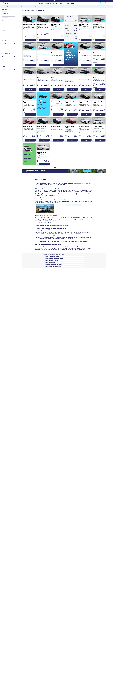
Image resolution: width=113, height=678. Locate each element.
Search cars (41, 3)
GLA (82, 183)
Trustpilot (71, 238)
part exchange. (81, 246)
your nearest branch (53, 248)
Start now (67, 59)
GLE (88, 183)
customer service (54, 237)
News (64, 3)
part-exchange (85, 241)
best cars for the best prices (53, 232)
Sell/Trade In (46, 3)
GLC (84, 183)
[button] (12, 9)
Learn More (25, 161)
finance (72, 241)
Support (68, 3)
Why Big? (60, 3)
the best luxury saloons (85, 191)
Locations (72, 3)
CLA (80, 183)
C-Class (59, 183)
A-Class (56, 183)
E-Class (63, 183)
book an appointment (62, 225)
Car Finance (52, 3)
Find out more (39, 104)
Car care (56, 3)
